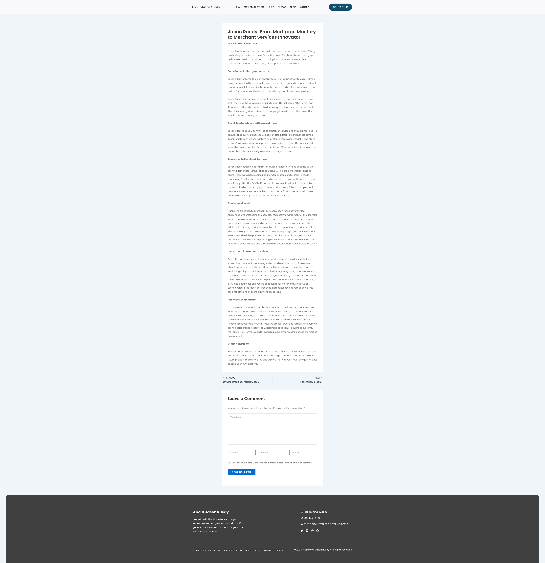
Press (293, 7)
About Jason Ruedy (206, 7)
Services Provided (254, 7)
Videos (282, 7)
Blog (271, 7)
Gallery (304, 7)
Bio (238, 7)
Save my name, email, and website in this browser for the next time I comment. (272, 462)
